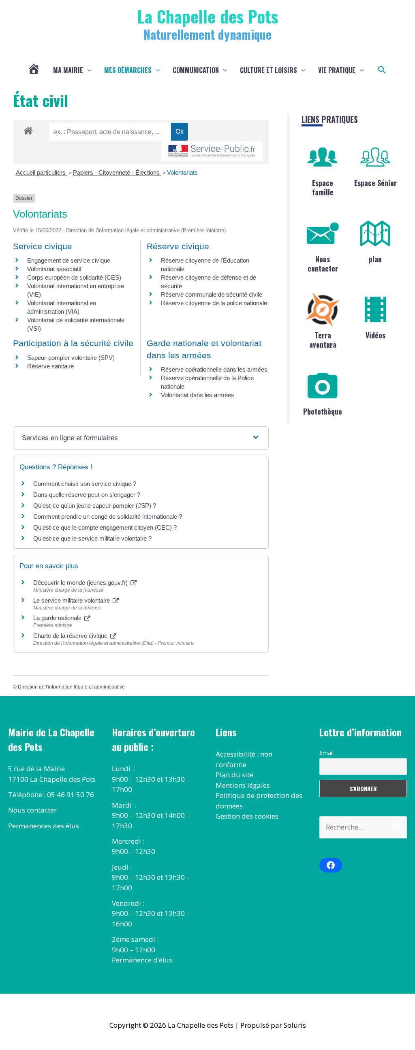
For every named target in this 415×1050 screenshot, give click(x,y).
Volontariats (182, 172)
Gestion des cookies (247, 816)
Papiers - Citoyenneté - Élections (117, 172)
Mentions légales (243, 785)
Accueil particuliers (41, 172)
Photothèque (322, 411)
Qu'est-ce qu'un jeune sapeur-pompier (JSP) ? (94, 505)
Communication (196, 70)
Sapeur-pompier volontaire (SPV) (71, 357)
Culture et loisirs (268, 70)
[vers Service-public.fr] (212, 151)
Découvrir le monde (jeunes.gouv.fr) (81, 582)
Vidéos (375, 335)
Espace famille (323, 187)
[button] (382, 70)
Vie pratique (336, 70)
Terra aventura (322, 340)
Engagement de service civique (68, 260)
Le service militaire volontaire (72, 600)
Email (326, 753)
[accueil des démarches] (28, 129)
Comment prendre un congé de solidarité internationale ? (107, 516)
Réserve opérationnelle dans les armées (214, 369)
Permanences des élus (43, 825)
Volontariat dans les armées (197, 394)
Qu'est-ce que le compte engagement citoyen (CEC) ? (105, 527)
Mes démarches (128, 70)
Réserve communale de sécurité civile (211, 294)
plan (375, 259)
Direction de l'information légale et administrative (71, 687)
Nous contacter (323, 264)
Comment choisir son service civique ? (84, 483)
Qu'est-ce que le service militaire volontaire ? (92, 538)
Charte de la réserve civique (71, 635)
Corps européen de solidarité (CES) (74, 277)
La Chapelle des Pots (207, 16)
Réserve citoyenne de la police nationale (214, 302)
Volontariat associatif (54, 268)
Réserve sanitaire (50, 366)
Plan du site (234, 774)
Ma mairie (68, 70)
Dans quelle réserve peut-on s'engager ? (86, 494)
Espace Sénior (375, 182)
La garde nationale (58, 617)
